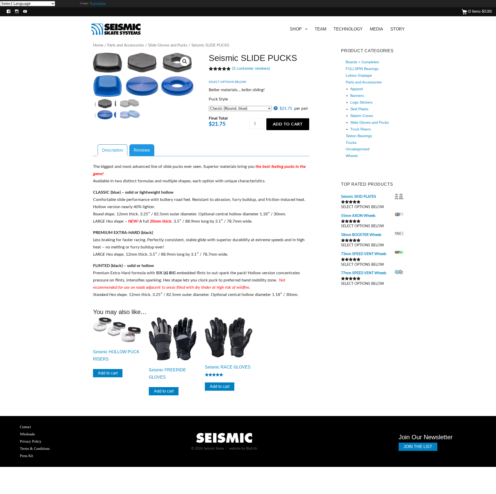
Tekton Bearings (359, 136)
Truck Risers (360, 129)
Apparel (356, 89)
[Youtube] (24, 11)
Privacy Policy (30, 441)
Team (320, 29)
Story (397, 29)
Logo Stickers (361, 102)
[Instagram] (15, 11)
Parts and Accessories (125, 45)
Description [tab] (112, 150)
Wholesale (27, 434)
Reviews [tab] (142, 150)
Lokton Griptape (359, 75)
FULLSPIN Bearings (362, 69)
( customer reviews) (251, 68)
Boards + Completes (362, 62)
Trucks (351, 142)
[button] (184, 61)
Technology (348, 29)
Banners (357, 95)
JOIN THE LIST (418, 446)
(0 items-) (479, 11)
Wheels (352, 156)
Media (376, 29)
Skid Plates (359, 109)
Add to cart (288, 124)
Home (98, 45)
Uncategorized (357, 149)
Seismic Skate (214, 448)
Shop (296, 29)
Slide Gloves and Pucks (168, 45)
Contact (25, 427)
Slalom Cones (361, 116)
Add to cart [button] (108, 373)
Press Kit (26, 456)
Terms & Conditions (35, 448)
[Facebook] (7, 11)
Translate (97, 4)
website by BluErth (243, 448)
